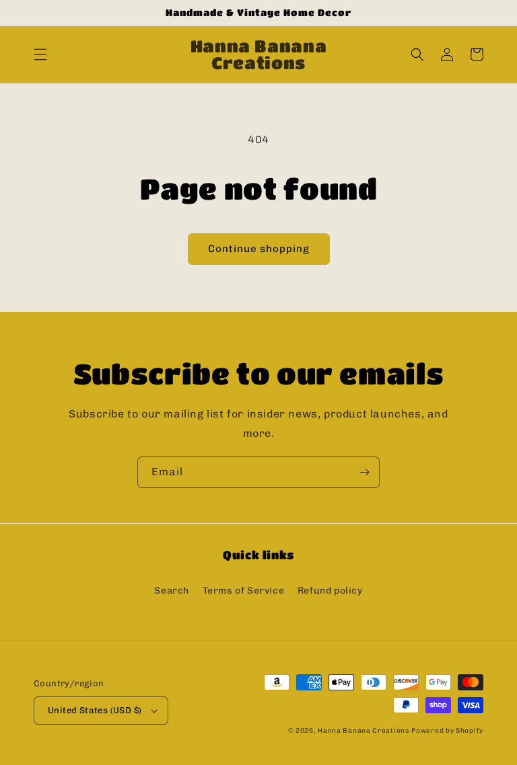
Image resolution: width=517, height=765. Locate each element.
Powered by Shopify (447, 731)
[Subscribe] (364, 472)
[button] (40, 54)
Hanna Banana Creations (363, 731)
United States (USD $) (94, 710)
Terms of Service (244, 590)
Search (171, 590)
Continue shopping (259, 249)
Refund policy (330, 590)
